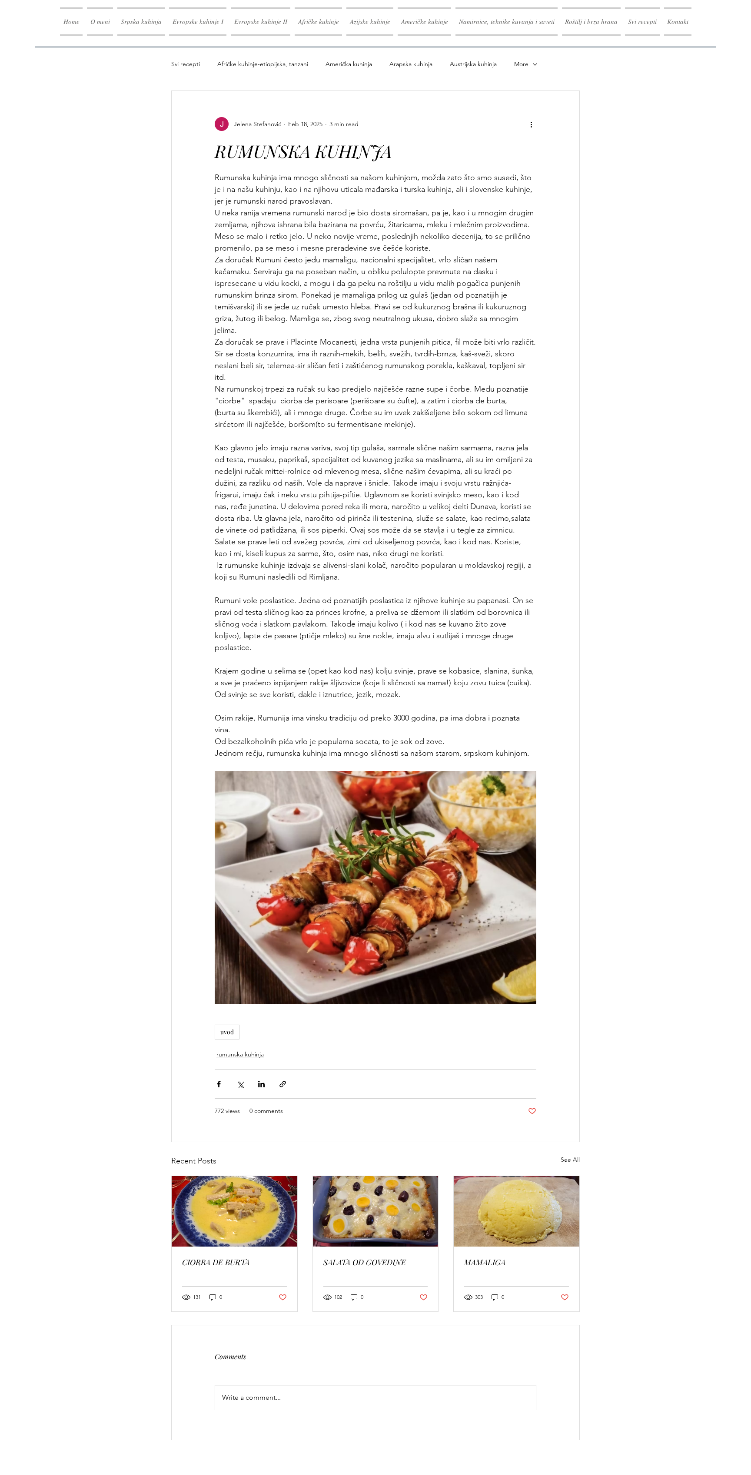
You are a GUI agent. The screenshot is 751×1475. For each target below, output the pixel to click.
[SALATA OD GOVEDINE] (376, 1211)
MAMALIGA (484, 1262)
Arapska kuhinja (410, 64)
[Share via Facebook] (219, 1084)
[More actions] (531, 124)
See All (570, 1159)
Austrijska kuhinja (473, 64)
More (521, 64)
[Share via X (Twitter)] (240, 1084)
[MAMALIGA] (516, 1211)
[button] (198, 21)
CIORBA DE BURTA (215, 1262)
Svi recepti (185, 64)
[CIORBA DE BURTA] (234, 1211)
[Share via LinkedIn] (261, 1084)
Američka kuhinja (349, 64)
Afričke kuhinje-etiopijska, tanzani (262, 64)
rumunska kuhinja (240, 1054)
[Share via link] (283, 1084)
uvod (227, 1032)
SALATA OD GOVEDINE (364, 1262)
